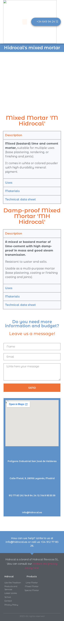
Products (32, 576)
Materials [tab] (12, 191)
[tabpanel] (32, 158)
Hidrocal (9, 576)
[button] (24, 21)
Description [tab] (13, 135)
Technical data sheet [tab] (20, 199)
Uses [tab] (8, 182)
